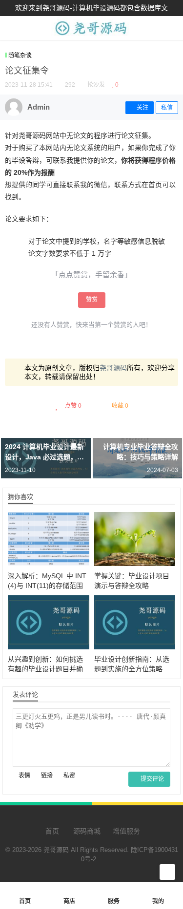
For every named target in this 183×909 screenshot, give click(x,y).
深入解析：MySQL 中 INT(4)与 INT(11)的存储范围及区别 (47, 585)
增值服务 (126, 831)
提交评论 (151, 779)
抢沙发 (96, 84)
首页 (51, 831)
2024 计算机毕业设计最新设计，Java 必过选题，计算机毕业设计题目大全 (44, 457)
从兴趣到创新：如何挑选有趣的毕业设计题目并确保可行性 (45, 668)
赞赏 (92, 299)
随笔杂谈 (20, 55)
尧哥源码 (113, 368)
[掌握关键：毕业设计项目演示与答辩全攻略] (135, 539)
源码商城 (86, 831)
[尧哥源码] (91, 35)
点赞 (73, 405)
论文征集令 (27, 71)
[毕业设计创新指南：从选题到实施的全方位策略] (135, 622)
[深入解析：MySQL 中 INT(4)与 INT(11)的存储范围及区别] (48, 539)
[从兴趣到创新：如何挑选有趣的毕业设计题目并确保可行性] (48, 622)
